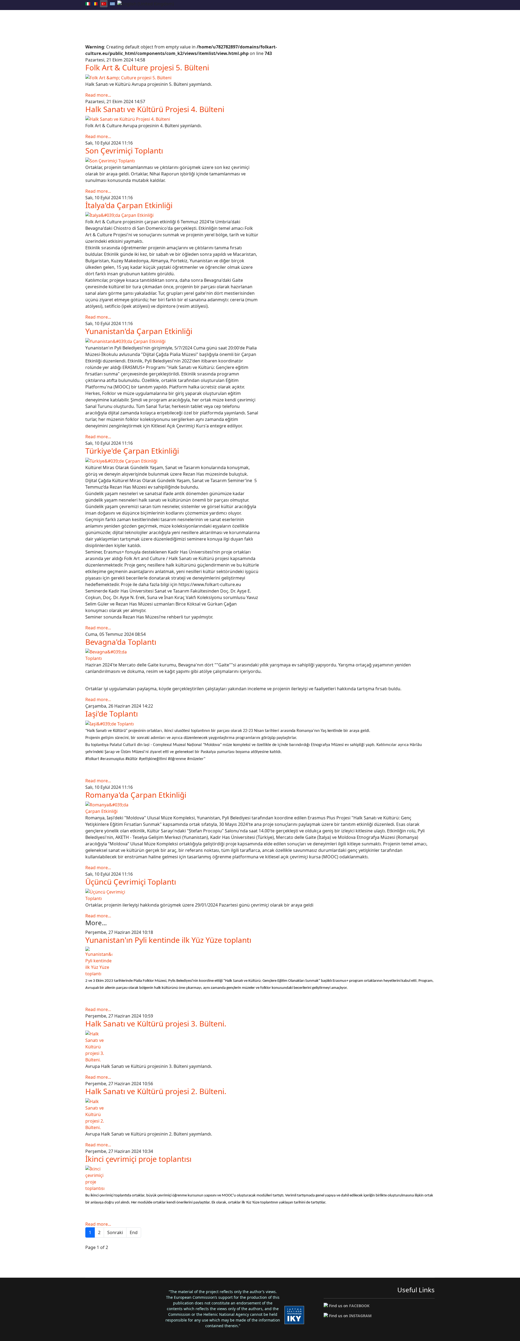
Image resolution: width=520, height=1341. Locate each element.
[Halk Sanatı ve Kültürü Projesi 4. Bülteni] (260, 119)
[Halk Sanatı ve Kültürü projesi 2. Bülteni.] (260, 1114)
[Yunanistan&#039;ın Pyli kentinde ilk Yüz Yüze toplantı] (260, 962)
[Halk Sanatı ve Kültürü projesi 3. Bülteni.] (260, 1047)
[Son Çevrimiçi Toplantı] (172, 161)
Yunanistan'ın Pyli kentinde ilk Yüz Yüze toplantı (168, 940)
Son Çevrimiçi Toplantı (124, 150)
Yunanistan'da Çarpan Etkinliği (138, 331)
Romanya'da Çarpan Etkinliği (135, 795)
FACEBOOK (359, 1305)
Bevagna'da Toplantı (120, 642)
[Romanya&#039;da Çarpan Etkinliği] (260, 808)
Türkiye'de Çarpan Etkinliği (132, 451)
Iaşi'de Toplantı (111, 713)
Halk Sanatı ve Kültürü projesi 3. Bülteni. (155, 1023)
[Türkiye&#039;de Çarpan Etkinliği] (172, 461)
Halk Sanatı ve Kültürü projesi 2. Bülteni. (155, 1091)
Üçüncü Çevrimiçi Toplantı (130, 881)
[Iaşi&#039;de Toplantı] (260, 724)
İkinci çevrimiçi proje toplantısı (138, 1159)
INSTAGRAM (360, 1315)
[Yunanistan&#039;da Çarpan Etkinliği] (172, 341)
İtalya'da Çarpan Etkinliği (129, 205)
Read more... (98, 95)
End (134, 1232)
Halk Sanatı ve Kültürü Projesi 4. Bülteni (154, 109)
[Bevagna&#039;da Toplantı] (260, 655)
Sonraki (115, 1232)
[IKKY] (294, 1315)
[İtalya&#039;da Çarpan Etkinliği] (172, 215)
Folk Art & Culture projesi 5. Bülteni (147, 67)
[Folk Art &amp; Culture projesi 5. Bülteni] (260, 77)
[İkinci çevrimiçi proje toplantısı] (260, 1179)
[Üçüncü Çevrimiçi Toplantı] (260, 895)
